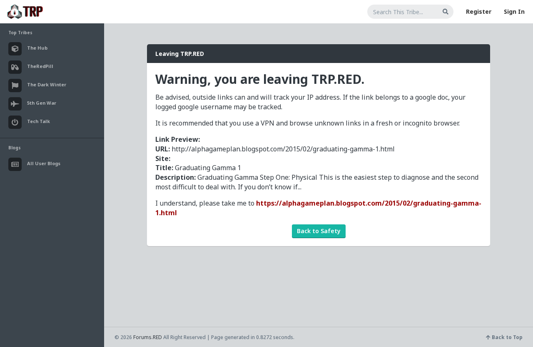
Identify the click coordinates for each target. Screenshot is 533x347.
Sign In (514, 11)
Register (478, 11)
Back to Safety (319, 231)
